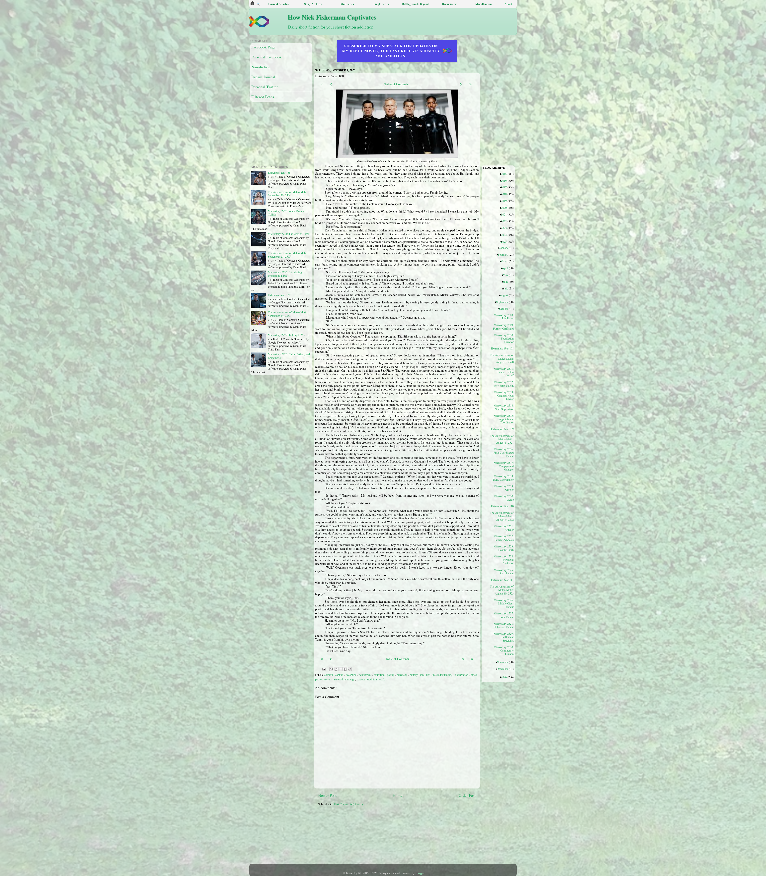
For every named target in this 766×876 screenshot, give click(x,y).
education (379, 675)
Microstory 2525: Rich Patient (504, 571)
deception (351, 675)
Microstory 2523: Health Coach (504, 548)
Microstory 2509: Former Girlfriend (503, 326)
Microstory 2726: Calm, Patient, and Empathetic (289, 355)
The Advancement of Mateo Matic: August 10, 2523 (503, 590)
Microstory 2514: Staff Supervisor (504, 407)
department (365, 675)
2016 (505, 180)
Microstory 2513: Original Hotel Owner (504, 395)
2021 (505, 214)
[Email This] (331, 669)
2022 (505, 221)
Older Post (467, 795)
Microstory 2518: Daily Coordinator (503, 477)
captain (339, 675)
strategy (350, 679)
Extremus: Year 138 (279, 172)
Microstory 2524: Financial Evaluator (504, 559)
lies (428, 675)
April (506, 268)
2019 (505, 201)
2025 (505, 241)
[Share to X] (341, 669)
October (505, 308)
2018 (505, 194)
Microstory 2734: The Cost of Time (288, 234)
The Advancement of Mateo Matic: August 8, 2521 (503, 439)
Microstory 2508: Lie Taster (504, 316)
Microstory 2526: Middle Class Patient (504, 603)
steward (339, 679)
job (422, 675)
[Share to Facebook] (345, 669)
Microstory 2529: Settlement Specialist (504, 637)
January (505, 247)
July (507, 288)
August (505, 295)
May (507, 275)
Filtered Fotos (262, 96)
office (474, 675)
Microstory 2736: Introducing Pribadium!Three (285, 274)
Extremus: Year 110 (504, 506)
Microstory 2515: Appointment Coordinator (504, 419)
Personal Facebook (266, 57)
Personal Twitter (264, 87)
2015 (505, 173)
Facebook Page (263, 47)
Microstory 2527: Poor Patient (504, 615)
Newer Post (327, 795)
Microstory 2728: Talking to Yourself (289, 335)
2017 (505, 187)
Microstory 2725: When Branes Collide (286, 212)
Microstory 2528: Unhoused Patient (504, 625)
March (506, 261)
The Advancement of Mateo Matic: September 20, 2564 (288, 193)
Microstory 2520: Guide (504, 497)
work (382, 679)
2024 (505, 234)
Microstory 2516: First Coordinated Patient (504, 452)
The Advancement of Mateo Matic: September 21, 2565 (288, 254)
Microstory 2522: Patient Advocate (504, 537)
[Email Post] (324, 668)
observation (462, 675)
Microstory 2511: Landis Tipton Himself (504, 372)
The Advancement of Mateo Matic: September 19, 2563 (288, 314)
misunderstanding (442, 675)
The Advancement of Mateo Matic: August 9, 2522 (503, 516)
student (361, 679)
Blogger (420, 873)
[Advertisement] (415, 837)
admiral (329, 675)
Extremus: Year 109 (504, 429)
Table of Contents (396, 84)
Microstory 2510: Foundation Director (504, 338)
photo (318, 679)
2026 (505, 677)
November (504, 662)
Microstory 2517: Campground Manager (504, 466)
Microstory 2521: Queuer (504, 528)
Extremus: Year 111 (504, 580)
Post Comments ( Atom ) (348, 804)
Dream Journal (263, 77)
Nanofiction (260, 67)
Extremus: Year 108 (504, 348)
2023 (505, 228)
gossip (391, 675)
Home (398, 795)
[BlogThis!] (336, 669)
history (414, 675)
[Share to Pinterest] (350, 669)
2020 (505, 207)
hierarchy (402, 675)
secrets (328, 679)
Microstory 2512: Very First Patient (504, 383)
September (503, 302)
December (504, 668)
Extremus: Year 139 (279, 295)
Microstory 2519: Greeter (504, 487)
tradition (372, 679)
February (504, 254)
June (507, 281)
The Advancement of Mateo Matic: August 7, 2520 (503, 358)
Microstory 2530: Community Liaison (504, 650)
